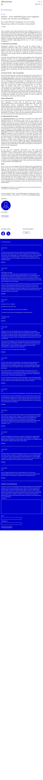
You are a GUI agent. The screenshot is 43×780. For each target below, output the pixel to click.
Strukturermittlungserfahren (9, 118)
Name (2, 516)
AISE (22, 38)
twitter (8, 234)
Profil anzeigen (5, 216)
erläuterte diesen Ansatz (8, 78)
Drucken (26, 232)
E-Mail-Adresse (4, 521)
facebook (3, 234)
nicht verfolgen (4, 55)
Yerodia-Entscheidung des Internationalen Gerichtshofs (27, 60)
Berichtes (32, 32)
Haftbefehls (33, 167)
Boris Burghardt (4, 187)
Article (3, 14)
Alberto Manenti (17, 40)
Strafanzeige (15, 160)
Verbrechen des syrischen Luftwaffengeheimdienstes (30, 140)
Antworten (3, 262)
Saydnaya (31, 137)
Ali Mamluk (8, 35)
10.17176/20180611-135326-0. (34, 195)
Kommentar (4, 498)
